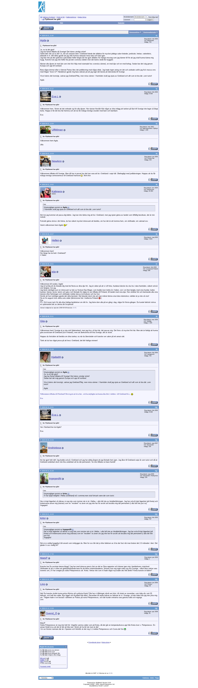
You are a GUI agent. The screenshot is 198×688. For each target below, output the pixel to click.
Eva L (55, 96)
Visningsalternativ (149, 32)
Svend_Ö (51, 613)
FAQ (61, 23)
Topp (157, 678)
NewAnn (57, 161)
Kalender (121, 23)
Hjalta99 (56, 357)
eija (54, 271)
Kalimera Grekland (49, 17)
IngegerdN (55, 478)
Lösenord (127, 19)
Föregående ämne (94, 642)
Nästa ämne (106, 642)
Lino (42, 584)
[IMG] (42, 661)
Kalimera (57, 191)
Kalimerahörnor (71, 17)
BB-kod (42, 658)
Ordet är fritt (61, 17)
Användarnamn (129, 17)
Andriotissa (54, 447)
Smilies (42, 660)
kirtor (43, 518)
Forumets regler (45, 666)
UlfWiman (57, 129)
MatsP (44, 558)
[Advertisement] (111, 7)
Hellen (55, 240)
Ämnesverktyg (134, 32)
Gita (42, 321)
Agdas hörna (82, 17)
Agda (43, 40)
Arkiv (152, 678)
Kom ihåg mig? (153, 17)
